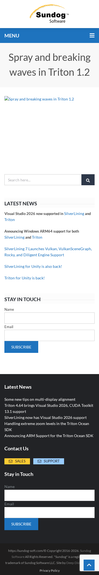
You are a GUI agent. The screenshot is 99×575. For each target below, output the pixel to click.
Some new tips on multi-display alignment (39, 399)
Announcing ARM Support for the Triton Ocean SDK (49, 435)
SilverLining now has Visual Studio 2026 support (45, 417)
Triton (9, 219)
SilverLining (74, 213)
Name (9, 309)
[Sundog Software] (49, 14)
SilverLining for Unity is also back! (33, 266)
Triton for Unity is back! (24, 278)
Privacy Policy (50, 570)
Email (8, 327)
